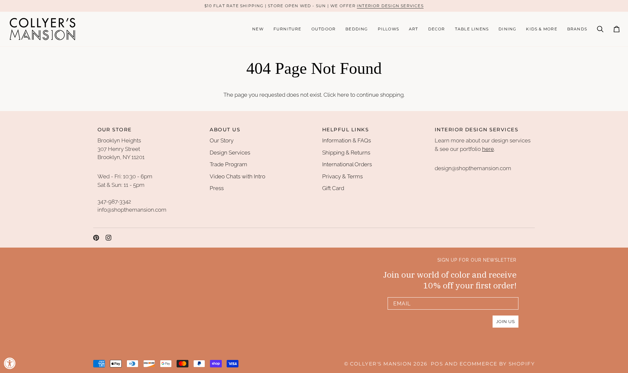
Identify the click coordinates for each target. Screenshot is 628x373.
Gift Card (333, 188)
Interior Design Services (390, 5)
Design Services (230, 152)
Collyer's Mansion (380, 364)
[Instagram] (109, 238)
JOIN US (505, 321)
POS (437, 364)
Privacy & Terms (342, 176)
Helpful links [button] (345, 130)
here (343, 94)
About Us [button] (225, 130)
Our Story (222, 140)
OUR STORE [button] (114, 130)
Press (217, 188)
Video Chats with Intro (237, 176)
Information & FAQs (346, 140)
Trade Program (228, 164)
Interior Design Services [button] (476, 130)
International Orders (347, 164)
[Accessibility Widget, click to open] (9, 363)
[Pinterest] (96, 238)
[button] (287, 29)
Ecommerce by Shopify (497, 364)
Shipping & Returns (346, 152)
